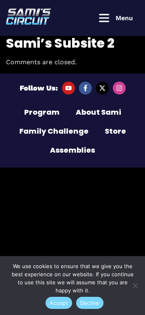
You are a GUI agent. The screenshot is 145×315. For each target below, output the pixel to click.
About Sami (98, 112)
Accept (59, 303)
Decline (89, 303)
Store (115, 131)
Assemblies (72, 150)
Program (42, 112)
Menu (124, 18)
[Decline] (135, 285)
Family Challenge (54, 131)
